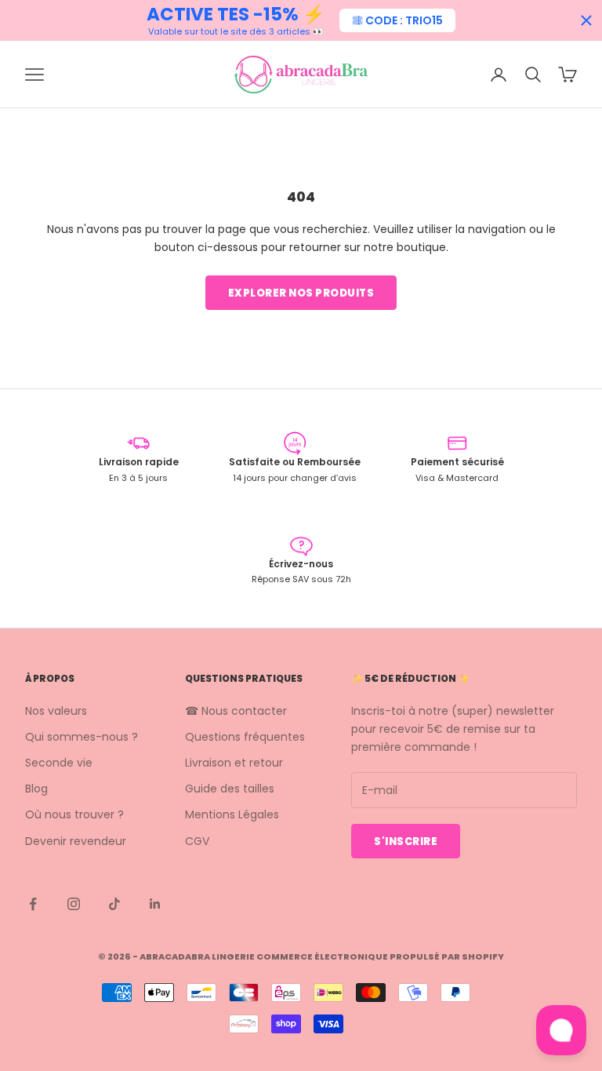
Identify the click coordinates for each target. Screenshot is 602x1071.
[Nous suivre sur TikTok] (114, 904)
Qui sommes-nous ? (81, 737)
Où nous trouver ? (74, 814)
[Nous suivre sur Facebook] (33, 904)
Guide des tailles (229, 788)
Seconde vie (58, 762)
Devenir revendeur (75, 841)
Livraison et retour (234, 762)
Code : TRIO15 (404, 20)
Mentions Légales (232, 814)
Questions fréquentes (245, 737)
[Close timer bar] (586, 20)
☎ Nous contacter (236, 711)
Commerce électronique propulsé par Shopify (380, 956)
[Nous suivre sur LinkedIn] (155, 904)
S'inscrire (405, 841)
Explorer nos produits (301, 293)
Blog (36, 788)
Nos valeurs (56, 711)
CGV (197, 841)
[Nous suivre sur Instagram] (74, 904)
